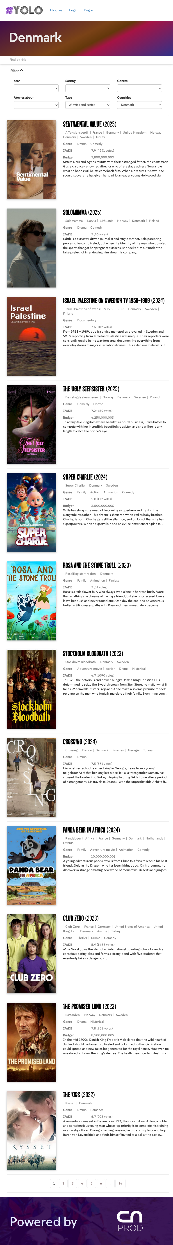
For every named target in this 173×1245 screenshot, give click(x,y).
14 (120, 1183)
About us (56, 10)
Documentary (86, 320)
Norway (155, 132)
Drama (81, 144)
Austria (102, 931)
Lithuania (106, 221)
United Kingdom (134, 132)
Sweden (86, 137)
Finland (154, 221)
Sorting (70, 81)
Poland (155, 397)
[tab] (88, 70)
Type (68, 97)
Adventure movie (89, 668)
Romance (97, 1110)
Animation (110, 492)
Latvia (91, 221)
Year (17, 81)
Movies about (24, 97)
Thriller (82, 938)
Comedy (96, 144)
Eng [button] (87, 10)
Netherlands (154, 838)
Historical (139, 668)
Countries (124, 97)
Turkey (100, 137)
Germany (112, 132)
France (97, 132)
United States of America (132, 926)
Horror (98, 404)
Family (81, 492)
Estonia (68, 843)
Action (95, 492)
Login (73, 10)
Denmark (69, 137)
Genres (122, 81)
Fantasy (114, 580)
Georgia (133, 750)
